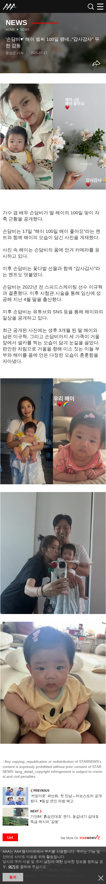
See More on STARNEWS (82, 837)
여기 (11, 867)
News (24, 29)
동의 (12, 877)
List (10, 837)
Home (10, 29)
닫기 (100, 878)
